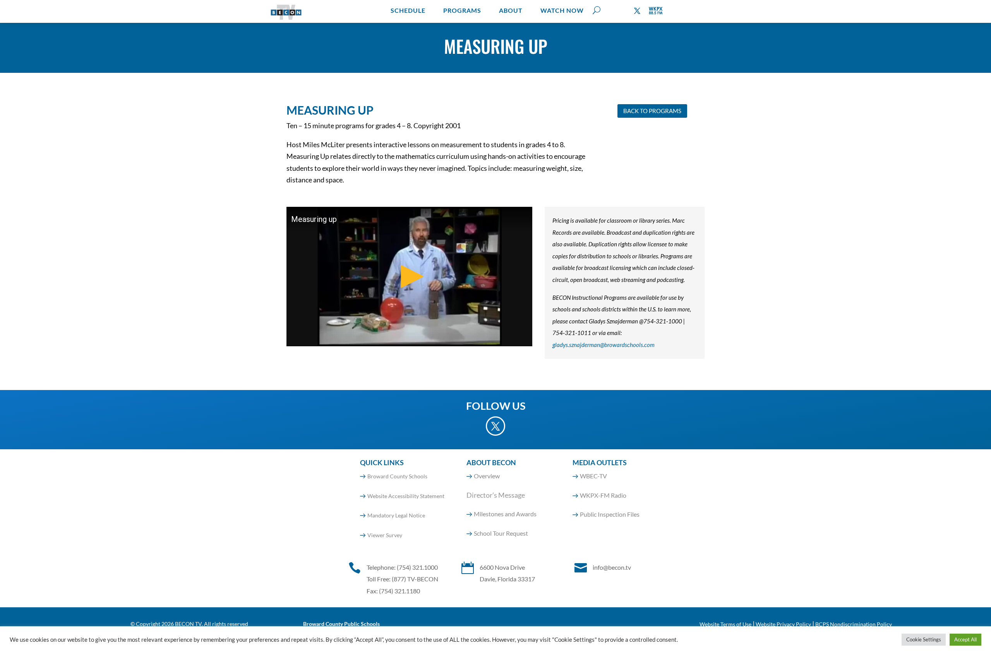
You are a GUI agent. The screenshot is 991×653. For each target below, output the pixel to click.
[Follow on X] (637, 11)
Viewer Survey (384, 535)
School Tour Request (501, 533)
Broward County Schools (397, 476)
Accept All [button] (965, 639)
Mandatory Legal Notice (396, 515)
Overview (487, 475)
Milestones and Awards (505, 513)
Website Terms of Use (725, 624)
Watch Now (562, 10)
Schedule (408, 10)
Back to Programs (652, 110)
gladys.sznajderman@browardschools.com (603, 344)
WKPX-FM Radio (603, 495)
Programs (462, 10)
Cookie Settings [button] (923, 639)
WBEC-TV (593, 475)
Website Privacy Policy (783, 624)
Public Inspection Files (610, 514)
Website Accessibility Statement (405, 496)
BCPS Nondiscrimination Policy (853, 624)
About (511, 10)
